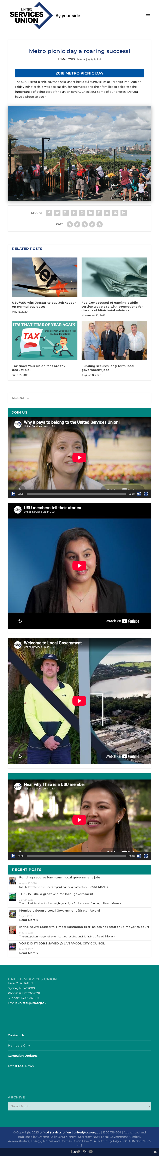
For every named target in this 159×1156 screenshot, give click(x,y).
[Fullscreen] (146, 494)
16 (106, 193)
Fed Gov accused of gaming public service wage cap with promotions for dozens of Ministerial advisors (112, 306)
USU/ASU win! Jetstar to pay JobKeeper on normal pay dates (44, 304)
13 (95, 193)
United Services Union (55, 1132)
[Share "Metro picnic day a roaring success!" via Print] (123, 213)
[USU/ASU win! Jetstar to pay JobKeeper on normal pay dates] (44, 277)
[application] (79, 457)
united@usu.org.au (32, 1003)
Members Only (19, 1045)
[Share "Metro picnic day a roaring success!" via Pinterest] (82, 213)
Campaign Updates (22, 1055)
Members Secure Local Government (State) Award (59, 910)
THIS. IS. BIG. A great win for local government (56, 894)
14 (99, 193)
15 (102, 193)
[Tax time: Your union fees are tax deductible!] (44, 340)
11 (88, 193)
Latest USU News (21, 1066)
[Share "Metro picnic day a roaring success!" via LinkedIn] (90, 213)
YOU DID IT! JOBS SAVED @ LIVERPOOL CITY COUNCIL (62, 943)
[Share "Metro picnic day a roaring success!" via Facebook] (49, 213)
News (81, 59)
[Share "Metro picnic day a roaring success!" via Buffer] (99, 213)
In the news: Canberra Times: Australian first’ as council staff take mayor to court (84, 927)
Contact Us (16, 1035)
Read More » (98, 887)
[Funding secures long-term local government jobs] (114, 340)
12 (92, 193)
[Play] (13, 494)
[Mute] (139, 494)
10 (85, 193)
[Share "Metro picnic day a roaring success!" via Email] (115, 213)
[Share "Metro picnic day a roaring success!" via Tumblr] (74, 213)
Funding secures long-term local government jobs (108, 368)
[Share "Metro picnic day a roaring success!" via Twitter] (57, 213)
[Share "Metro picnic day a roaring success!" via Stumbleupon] (107, 213)
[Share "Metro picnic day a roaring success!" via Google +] (65, 213)
